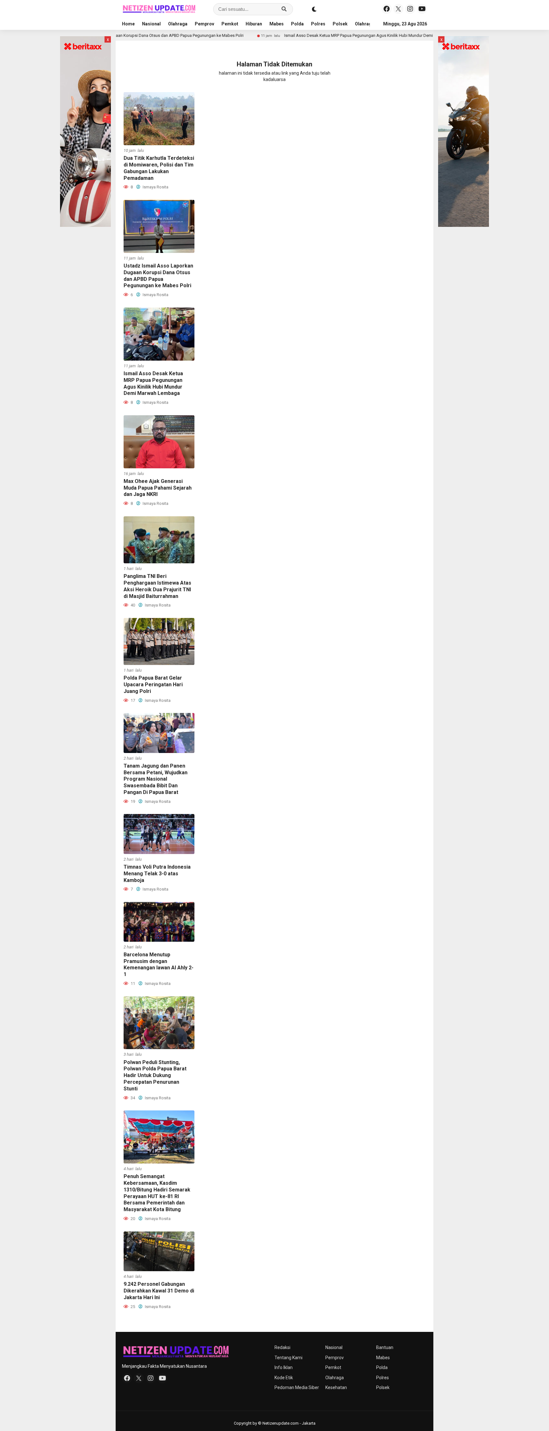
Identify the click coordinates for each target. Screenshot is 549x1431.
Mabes (276, 23)
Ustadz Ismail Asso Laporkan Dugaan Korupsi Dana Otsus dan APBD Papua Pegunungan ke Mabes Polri (158, 275)
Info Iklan (283, 1367)
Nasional (151, 23)
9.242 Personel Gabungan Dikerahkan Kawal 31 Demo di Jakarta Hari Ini (159, 1290)
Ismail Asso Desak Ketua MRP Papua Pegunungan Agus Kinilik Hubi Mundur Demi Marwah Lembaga (330, 35)
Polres (318, 23)
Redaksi (282, 1347)
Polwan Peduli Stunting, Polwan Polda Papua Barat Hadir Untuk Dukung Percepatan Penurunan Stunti (155, 1075)
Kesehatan (336, 1387)
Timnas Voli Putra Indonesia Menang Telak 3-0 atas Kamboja (157, 873)
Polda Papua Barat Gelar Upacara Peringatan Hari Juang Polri (153, 684)
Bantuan (384, 1347)
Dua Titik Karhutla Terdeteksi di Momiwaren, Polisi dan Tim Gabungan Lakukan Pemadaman (159, 168)
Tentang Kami (288, 1357)
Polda (297, 23)
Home (128, 23)
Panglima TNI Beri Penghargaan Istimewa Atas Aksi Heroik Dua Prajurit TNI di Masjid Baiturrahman (157, 586)
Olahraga (177, 23)
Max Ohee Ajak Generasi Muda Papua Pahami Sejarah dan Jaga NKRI (158, 488)
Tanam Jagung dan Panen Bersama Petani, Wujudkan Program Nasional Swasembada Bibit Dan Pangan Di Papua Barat (155, 779)
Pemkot (229, 23)
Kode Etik (283, 1377)
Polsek (340, 23)
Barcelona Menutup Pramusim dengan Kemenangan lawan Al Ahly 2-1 (158, 964)
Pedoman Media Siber (296, 1387)
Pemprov (204, 23)
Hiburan (254, 23)
